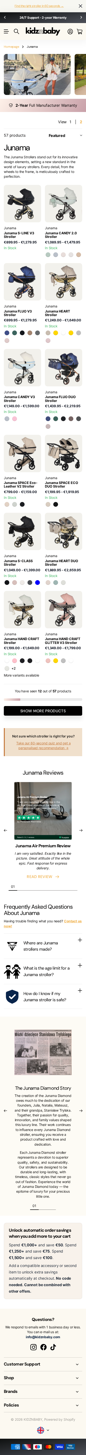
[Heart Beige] (48, 333)
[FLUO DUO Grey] (78, 419)
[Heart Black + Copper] (63, 333)
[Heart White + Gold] (56, 333)
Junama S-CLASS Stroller (18, 562)
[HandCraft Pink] (14, 661)
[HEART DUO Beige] (48, 582)
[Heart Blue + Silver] (78, 333)
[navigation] (21, 886)
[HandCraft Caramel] (37, 661)
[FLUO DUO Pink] (48, 426)
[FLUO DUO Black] (63, 419)
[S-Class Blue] (37, 582)
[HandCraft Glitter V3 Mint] (71, 661)
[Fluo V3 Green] (14, 333)
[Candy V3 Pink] (14, 419)
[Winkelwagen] (79, 31)
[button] (5, 17)
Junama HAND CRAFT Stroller (21, 640)
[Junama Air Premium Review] (43, 812)
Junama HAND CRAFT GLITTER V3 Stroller (62, 640)
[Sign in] (70, 31)
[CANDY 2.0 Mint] (48, 255)
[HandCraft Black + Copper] (30, 661)
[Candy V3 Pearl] (63, 255)
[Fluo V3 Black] (22, 333)
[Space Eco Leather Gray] (14, 504)
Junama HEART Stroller (57, 313)
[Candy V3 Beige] (78, 255)
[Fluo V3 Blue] (7, 333)
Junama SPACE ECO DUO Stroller (61, 484)
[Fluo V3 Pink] (7, 340)
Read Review (40, 876)
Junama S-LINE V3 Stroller (19, 235)
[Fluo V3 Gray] (37, 333)
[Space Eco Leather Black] (22, 504)
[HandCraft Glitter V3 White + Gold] (56, 661)
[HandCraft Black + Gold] (22, 661)
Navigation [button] (6, 31)
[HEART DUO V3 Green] (56, 582)
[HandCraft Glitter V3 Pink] (48, 661)
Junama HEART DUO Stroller (61, 562)
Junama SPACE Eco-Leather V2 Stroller (21, 484)
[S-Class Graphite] (30, 582)
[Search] (16, 31)
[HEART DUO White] (63, 582)
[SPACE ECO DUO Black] (56, 504)
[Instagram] (33, 1347)
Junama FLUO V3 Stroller (18, 313)
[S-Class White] (22, 582)
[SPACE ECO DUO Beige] (48, 504)
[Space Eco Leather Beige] (7, 504)
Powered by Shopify (59, 1419)
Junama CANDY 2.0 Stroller (61, 235)
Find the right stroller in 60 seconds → (39, 6)
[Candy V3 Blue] (56, 255)
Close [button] (80, 6)
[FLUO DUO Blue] (48, 419)
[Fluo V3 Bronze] (30, 333)
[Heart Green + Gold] (71, 333)
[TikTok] (53, 1347)
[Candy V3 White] (71, 255)
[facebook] (43, 1347)
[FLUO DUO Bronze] (71, 419)
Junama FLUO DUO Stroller (60, 398)
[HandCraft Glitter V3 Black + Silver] (63, 661)
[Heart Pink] (48, 340)
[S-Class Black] (7, 582)
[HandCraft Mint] (7, 661)
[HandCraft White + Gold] (7, 668)
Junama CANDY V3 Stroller (19, 398)
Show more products (43, 710)
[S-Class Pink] (14, 582)
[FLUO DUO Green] (56, 419)
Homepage (11, 47)
